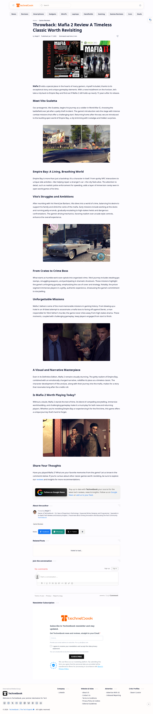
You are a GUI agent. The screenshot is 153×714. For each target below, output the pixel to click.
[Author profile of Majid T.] (36, 36)
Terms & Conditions (89, 698)
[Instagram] (8, 703)
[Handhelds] (88, 14)
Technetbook (42, 517)
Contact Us (86, 695)
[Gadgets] (52, 14)
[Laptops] (75, 14)
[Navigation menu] (13, 5)
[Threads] (32, 703)
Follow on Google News (54, 492)
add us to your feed (84, 495)
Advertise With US (113, 692)
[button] (44, 531)
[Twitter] (12, 703)
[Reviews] (24, 14)
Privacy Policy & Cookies (91, 701)
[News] (13, 14)
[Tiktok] (20, 703)
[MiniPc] (64, 14)
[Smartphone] (38, 14)
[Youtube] (16, 703)
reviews (39, 479)
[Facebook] (4, 703)
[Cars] (130, 14)
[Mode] (140, 5)
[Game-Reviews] (38, 524)
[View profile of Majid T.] (44, 511)
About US (85, 692)
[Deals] (139, 14)
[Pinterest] (24, 703)
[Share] (117, 36)
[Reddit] (40, 703)
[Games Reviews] (116, 14)
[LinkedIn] (36, 703)
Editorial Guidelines (89, 704)
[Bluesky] (28, 703)
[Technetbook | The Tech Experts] (24, 5)
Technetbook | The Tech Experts (21, 709)
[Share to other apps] (82, 531)
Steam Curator (135, 692)
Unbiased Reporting (113, 695)
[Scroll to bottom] (149, 704)
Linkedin (62, 692)
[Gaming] (101, 14)
